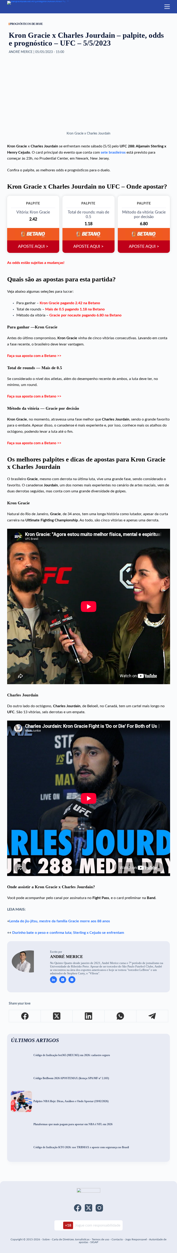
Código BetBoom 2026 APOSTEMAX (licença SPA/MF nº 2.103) (71, 1078)
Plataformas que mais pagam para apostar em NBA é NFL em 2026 (72, 1124)
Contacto (117, 1239)
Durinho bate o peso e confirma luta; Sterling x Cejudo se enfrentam (68, 933)
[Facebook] (25, 1016)
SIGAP (94, 1242)
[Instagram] (99, 1208)
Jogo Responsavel (136, 1239)
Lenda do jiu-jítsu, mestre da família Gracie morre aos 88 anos (59, 921)
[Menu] (167, 6)
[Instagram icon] (71, 979)
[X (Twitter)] (57, 1016)
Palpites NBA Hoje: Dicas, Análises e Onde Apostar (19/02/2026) (71, 1101)
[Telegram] (152, 1016)
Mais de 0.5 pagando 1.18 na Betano (75, 309)
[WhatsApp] (120, 1016)
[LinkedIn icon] (53, 979)
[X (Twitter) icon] (62, 979)
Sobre (46, 1239)
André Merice (66, 956)
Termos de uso (100, 1239)
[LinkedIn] (88, 1016)
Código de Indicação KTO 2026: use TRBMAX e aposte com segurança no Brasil (81, 1147)
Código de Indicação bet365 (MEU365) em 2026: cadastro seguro (71, 1055)
